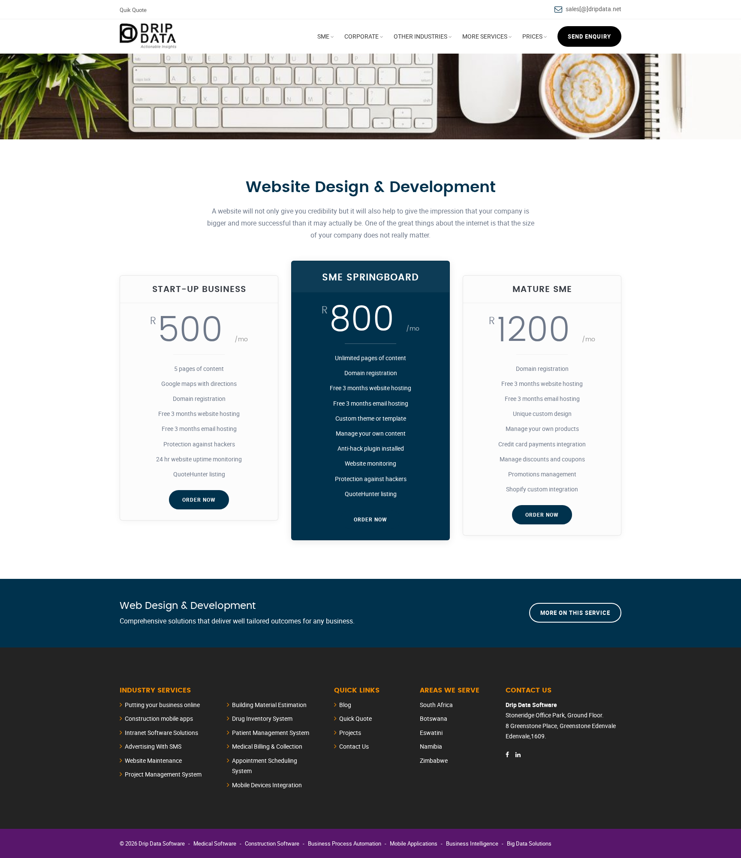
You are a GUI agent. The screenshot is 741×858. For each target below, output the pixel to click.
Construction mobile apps (159, 718)
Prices (532, 36)
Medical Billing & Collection (267, 746)
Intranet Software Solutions (161, 733)
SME (323, 36)
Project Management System (163, 774)
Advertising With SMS (153, 746)
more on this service (575, 613)
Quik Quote (133, 10)
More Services (484, 36)
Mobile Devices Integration (267, 785)
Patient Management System (270, 733)
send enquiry (589, 36)
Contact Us (354, 746)
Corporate (361, 36)
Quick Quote (355, 718)
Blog (345, 705)
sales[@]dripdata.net (593, 9)
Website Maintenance (153, 760)
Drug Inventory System (262, 718)
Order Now (199, 499)
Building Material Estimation (269, 705)
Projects (350, 733)
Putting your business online (162, 705)
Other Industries (420, 36)
